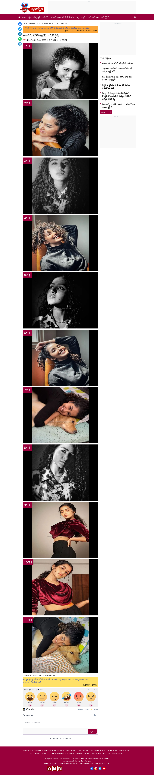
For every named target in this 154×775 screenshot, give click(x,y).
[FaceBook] (20, 24)
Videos (85, 750)
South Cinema (59, 750)
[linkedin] (20, 34)
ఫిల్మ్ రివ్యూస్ (80, 17)
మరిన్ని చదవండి (106, 112)
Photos (32, 23)
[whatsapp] (20, 39)
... (112, 17)
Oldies (86, 753)
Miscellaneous (124, 750)
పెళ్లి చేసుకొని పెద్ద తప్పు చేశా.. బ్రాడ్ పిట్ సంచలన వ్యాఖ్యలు (117, 78)
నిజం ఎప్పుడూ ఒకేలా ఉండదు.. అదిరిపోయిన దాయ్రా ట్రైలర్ (118, 105)
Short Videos (96, 753)
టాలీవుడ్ (45, 17)
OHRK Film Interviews (74, 753)
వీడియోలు (96, 17)
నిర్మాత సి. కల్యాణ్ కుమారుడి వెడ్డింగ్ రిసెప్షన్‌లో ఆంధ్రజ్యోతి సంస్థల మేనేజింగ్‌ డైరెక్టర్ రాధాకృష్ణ (117, 96)
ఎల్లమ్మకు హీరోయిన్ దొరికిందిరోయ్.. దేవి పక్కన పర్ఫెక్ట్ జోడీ (117, 70)
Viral (103, 750)
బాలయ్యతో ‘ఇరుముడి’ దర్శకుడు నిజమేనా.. (118, 63)
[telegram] (20, 44)
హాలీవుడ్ (60, 17)
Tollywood (37, 750)
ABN (24, 40)
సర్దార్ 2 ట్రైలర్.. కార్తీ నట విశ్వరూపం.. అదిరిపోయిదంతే (116, 86)
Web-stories (95, 750)
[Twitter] (20, 29)
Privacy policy (117, 753)
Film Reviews (71, 750)
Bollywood (47, 750)
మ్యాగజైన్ (37, 17)
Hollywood (45, 753)
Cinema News (112, 750)
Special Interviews (57, 753)
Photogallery (34, 753)
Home (25, 23)
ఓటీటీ (89, 17)
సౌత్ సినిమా (69, 17)
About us (106, 753)
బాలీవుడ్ (53, 17)
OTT (79, 750)
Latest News (26, 750)
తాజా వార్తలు (27, 17)
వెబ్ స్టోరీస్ (105, 17)
